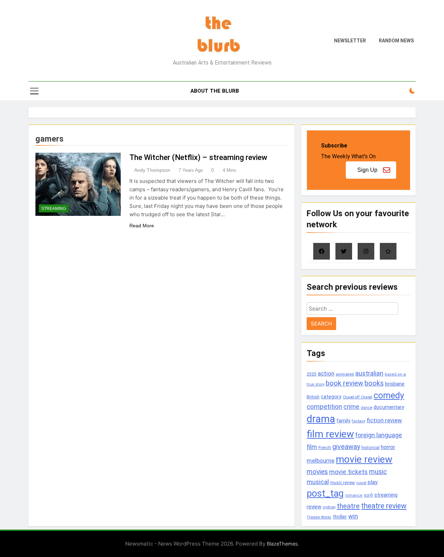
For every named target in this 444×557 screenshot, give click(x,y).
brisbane (394, 384)
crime (351, 406)
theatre (348, 506)
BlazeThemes (282, 544)
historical (370, 447)
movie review (364, 459)
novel (361, 482)
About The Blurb (214, 91)
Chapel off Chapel (357, 397)
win (353, 516)
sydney (329, 507)
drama (321, 419)
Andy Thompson (152, 170)
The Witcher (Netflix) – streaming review (198, 157)
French (324, 447)
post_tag (325, 493)
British (313, 396)
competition (324, 407)
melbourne (320, 460)
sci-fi (368, 495)
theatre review (384, 505)
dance (366, 407)
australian (369, 373)
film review (330, 434)
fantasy (358, 421)
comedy (389, 395)
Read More (141, 225)
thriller (340, 517)
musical (318, 482)
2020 (311, 374)
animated (345, 374)
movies (317, 472)
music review (342, 482)
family (343, 421)
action (326, 373)
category (331, 397)
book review (344, 383)
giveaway (346, 447)
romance (353, 495)
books (374, 383)
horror (388, 447)
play (373, 482)
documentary (389, 407)
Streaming (53, 208)
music (378, 472)
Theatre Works (319, 517)
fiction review (384, 420)
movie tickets (348, 471)
